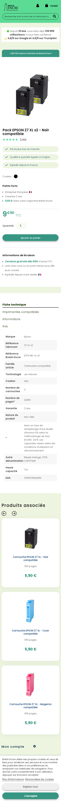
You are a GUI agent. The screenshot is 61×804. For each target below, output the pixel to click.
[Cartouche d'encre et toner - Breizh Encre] (10, 7)
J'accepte (30, 796)
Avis (5, 326)
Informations (11, 319)
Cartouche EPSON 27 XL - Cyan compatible (30, 632)
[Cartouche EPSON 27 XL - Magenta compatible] (30, 685)
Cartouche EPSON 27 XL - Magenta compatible (30, 706)
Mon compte (13, 746)
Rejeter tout (30, 787)
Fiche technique (14, 305)
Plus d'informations (13, 779)
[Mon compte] (37, 6)
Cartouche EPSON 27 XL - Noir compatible (30, 558)
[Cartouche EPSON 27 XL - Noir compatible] (30, 538)
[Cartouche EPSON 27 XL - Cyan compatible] (30, 611)
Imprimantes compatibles (21, 312)
